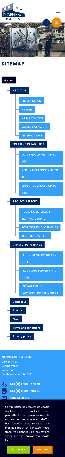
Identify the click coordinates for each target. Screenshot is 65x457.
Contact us (19, 302)
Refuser (42, 449)
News (16, 319)
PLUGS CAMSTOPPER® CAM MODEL (39, 258)
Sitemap (18, 310)
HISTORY (26, 109)
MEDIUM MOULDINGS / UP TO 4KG (39, 173)
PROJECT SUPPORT (25, 201)
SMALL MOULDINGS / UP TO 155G (38, 189)
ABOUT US (19, 90)
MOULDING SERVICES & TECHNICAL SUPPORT (35, 215)
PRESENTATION (31, 101)
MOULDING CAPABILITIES (28, 144)
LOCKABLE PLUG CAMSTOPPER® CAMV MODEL (40, 289)
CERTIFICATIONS (31, 135)
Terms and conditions (26, 328)
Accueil (9, 80)
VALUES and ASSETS (34, 127)
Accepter (18, 449)
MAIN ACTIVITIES (32, 118)
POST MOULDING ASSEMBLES (39, 227)
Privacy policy (22, 336)
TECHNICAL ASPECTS (34, 236)
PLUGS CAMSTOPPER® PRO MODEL (38, 273)
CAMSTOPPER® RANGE (27, 244)
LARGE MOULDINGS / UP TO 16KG (38, 157)
